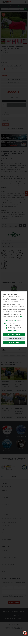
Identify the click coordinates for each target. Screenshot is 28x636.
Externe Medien (19, 323)
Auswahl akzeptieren (14, 338)
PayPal (10, 327)
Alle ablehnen (14, 342)
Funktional (18, 327)
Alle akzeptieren (14, 334)
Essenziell (10, 320)
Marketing (8, 323)
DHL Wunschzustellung (14, 325)
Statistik (19, 320)
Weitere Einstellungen (14, 330)
